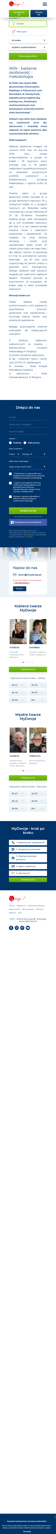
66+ (33, 700)
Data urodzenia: (16, 449)
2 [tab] (25, 662)
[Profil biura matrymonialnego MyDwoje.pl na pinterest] (22, 927)
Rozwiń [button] (30, 537)
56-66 (15, 700)
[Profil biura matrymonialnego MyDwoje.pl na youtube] (28, 927)
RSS (19, 913)
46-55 (34, 692)
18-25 (14, 685)
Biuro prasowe (28, 909)
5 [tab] (32, 662)
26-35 (34, 685)
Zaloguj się (38, 13)
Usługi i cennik (14, 909)
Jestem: (13, 439)
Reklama (12, 913)
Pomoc (19, 588)
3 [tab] (28, 662)
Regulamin (21, 906)
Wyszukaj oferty (28, 56)
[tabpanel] (18, 640)
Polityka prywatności (36, 906)
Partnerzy (40, 909)
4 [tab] (30, 662)
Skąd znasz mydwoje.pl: (19, 461)
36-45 (15, 692)
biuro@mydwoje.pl (29, 574)
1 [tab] (23, 662)
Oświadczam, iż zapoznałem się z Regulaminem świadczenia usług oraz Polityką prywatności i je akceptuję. (29, 475)
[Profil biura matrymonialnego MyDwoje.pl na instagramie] (17, 927)
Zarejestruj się (19, 13)
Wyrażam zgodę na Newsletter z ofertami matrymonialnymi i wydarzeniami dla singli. (26, 498)
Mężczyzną (33, 442)
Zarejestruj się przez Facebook (27, 522)
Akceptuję (27, 1532)
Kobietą (17, 442)
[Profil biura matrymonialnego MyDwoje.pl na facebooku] (11, 927)
